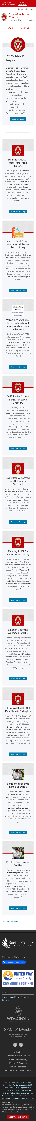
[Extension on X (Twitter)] (21, 1046)
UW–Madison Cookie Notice (11, 1112)
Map (21, 9)
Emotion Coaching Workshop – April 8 (18, 631)
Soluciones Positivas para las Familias (18, 785)
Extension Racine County (19, 16)
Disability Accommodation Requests (18, 1098)
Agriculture (18, 1052)
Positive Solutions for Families (18, 864)
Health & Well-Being (18, 1059)
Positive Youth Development (18, 1070)
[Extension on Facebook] (15, 1046)
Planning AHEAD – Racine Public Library (18, 553)
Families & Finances (18, 1063)
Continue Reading (18, 119)
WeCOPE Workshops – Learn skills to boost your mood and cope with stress (18, 324)
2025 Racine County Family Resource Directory (18, 399)
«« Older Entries (10, 921)
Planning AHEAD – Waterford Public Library (18, 162)
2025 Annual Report (15, 58)
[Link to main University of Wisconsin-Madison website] (18, 1021)
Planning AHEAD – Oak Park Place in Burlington (18, 710)
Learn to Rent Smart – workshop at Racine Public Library (18, 244)
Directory (31, 9)
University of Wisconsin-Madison (8, 3)
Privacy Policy (9, 1093)
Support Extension (22, 3)
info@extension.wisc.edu (19, 1085)
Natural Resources (18, 1067)
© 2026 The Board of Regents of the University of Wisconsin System (18, 1088)
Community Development (18, 1055)
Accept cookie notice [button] (18, 1117)
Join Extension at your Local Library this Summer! (18, 481)
